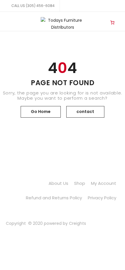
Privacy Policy (102, 198)
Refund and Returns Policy (54, 198)
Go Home (41, 111)
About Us (58, 183)
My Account (103, 183)
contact (85, 111)
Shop (79, 183)
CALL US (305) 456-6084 (33, 5)
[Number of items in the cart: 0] (112, 22)
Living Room (100, 17)
